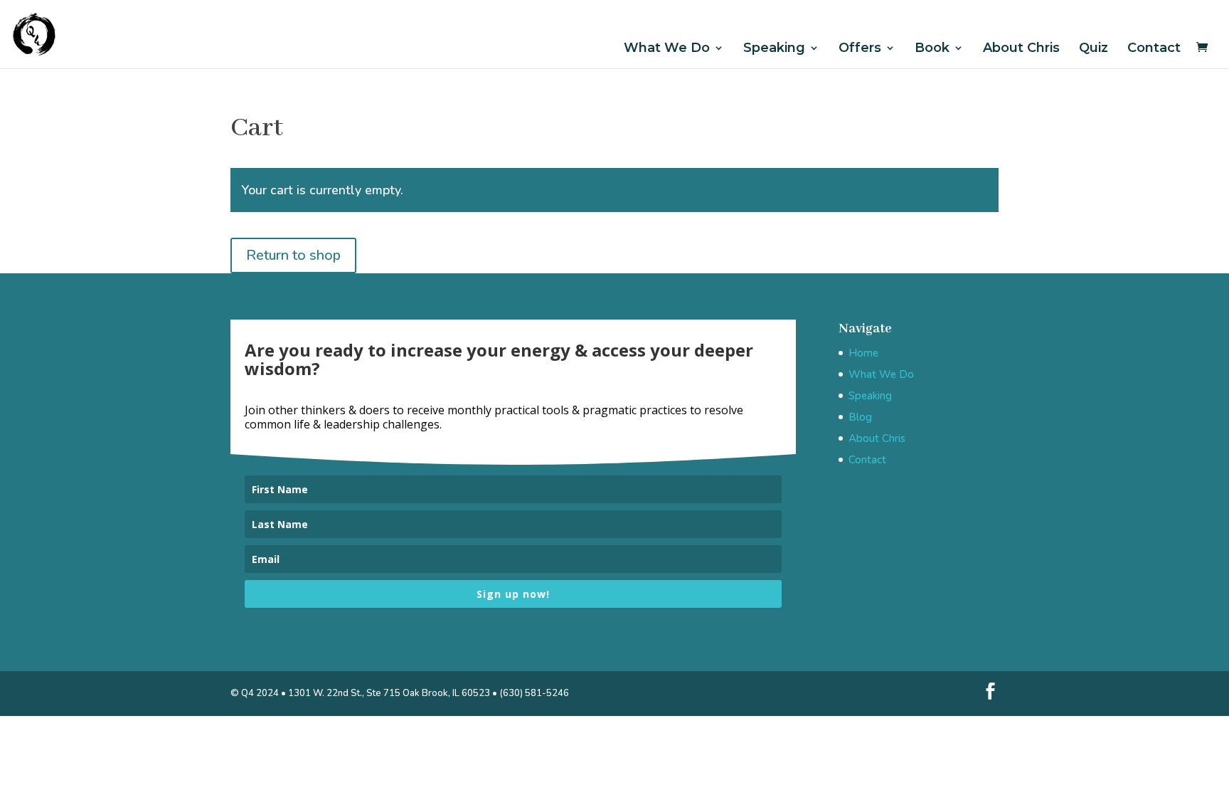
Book (932, 48)
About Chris (1021, 48)
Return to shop (293, 255)
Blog (860, 417)
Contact (1154, 48)
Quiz (1093, 48)
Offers (860, 48)
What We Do (667, 48)
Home (863, 353)
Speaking (774, 48)
